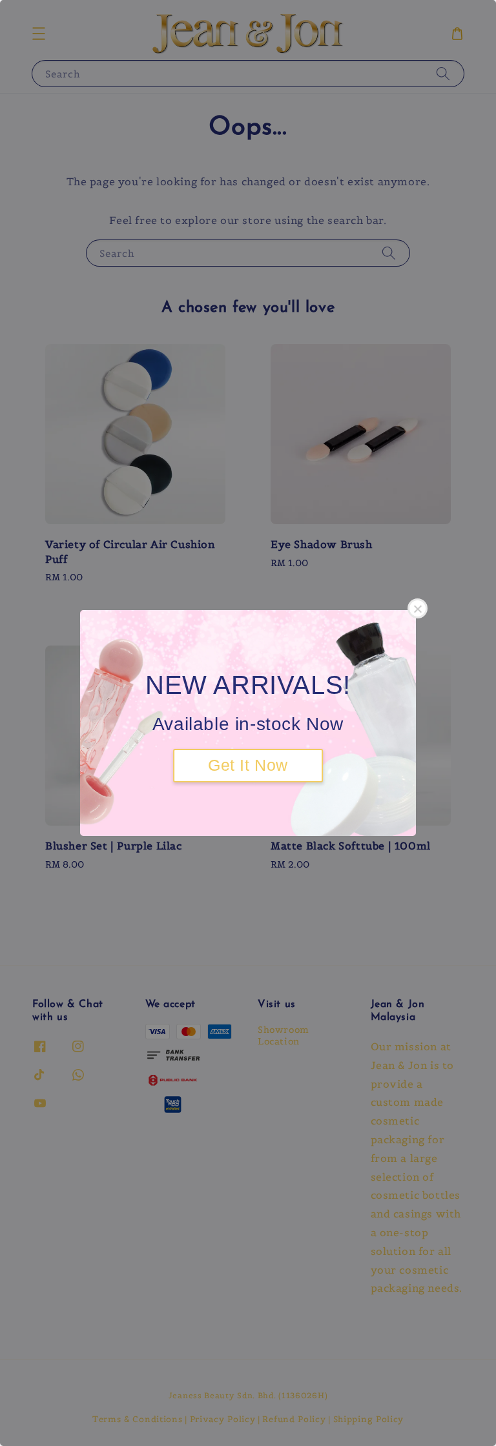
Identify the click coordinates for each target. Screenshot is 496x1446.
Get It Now (248, 765)
